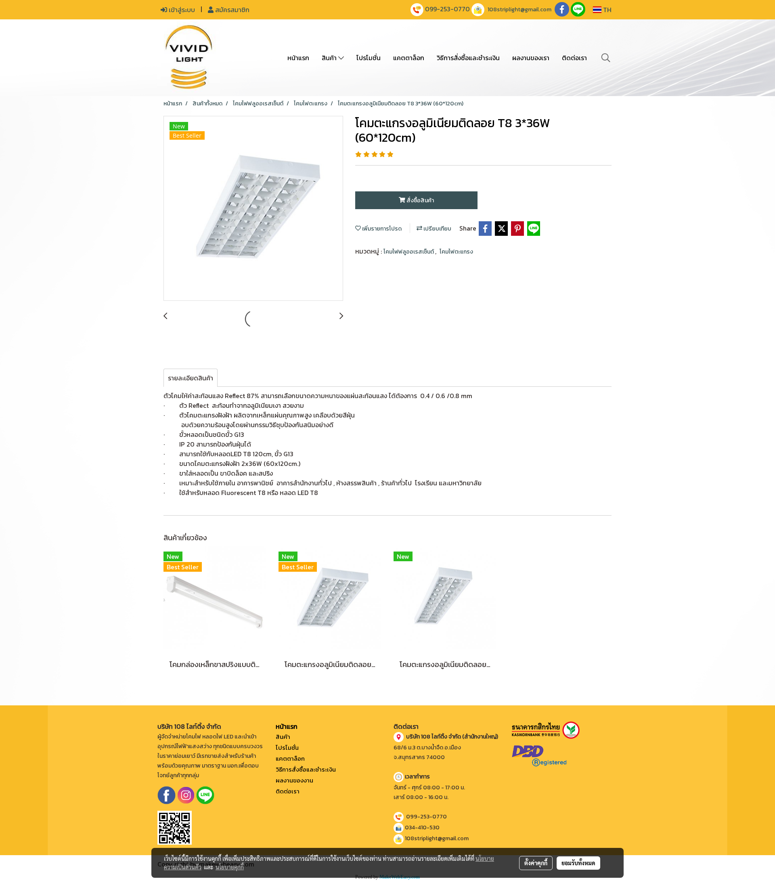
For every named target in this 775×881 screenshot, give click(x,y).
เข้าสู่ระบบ (181, 10)
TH (606, 10)
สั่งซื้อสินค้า (419, 200)
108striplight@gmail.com (519, 9)
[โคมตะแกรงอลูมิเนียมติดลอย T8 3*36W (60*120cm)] (253, 208)
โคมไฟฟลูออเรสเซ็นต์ (409, 252)
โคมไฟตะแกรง (456, 252)
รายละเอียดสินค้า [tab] (190, 378)
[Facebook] (166, 794)
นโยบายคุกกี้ (230, 867)
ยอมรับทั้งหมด (578, 862)
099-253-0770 (447, 9)
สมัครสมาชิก (231, 10)
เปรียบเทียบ (436, 228)
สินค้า (330, 58)
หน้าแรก (298, 58)
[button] (606, 57)
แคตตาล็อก (408, 58)
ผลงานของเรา (530, 58)
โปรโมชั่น (368, 58)
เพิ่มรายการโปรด (381, 228)
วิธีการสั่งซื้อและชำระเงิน (468, 58)
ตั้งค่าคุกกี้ (535, 862)
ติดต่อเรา (574, 58)
